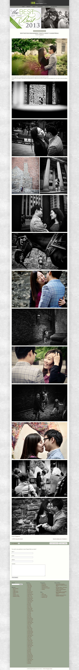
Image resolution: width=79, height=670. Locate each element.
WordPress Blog (16, 595)
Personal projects (45, 586)
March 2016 (29, 607)
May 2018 (29, 589)
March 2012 (29, 653)
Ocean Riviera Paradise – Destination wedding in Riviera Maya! (61, 585)
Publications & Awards (46, 587)
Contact (47, 6)
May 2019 (29, 584)
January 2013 (29, 641)
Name (13, 551)
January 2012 (29, 654)
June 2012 (29, 649)
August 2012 (29, 646)
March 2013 (29, 639)
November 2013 (30, 632)
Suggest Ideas (15, 591)
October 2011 (29, 658)
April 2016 (29, 605)
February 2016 (29, 608)
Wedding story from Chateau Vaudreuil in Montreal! (61, 595)
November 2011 (30, 656)
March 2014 (29, 627)
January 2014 (29, 630)
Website (28, 6)
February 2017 (29, 596)
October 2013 (29, 633)
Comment (13, 563)
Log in (43, 593)
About (34, 6)
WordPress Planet (16, 596)
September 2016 (30, 600)
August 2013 (29, 636)
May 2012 (29, 650)
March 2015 (29, 617)
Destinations (44, 584)
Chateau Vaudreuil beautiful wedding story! (61, 590)
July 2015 (29, 612)
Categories (40, 6)
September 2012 (30, 645)
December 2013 (30, 631)
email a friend (64, 543)
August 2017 (29, 595)
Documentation (15, 588)
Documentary (54, 6)
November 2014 (30, 619)
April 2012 (29, 651)
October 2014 (29, 621)
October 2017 (29, 593)
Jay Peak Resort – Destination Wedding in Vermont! (61, 588)
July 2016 (29, 603)
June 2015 (29, 613)
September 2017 (30, 594)
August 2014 (29, 623)
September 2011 (30, 659)
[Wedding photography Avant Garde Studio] (39, 5)
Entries (44, 594)
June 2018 (29, 587)
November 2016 (30, 598)
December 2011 (30, 655)
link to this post (54, 543)
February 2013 (29, 640)
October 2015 (29, 609)
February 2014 (29, 628)
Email (13, 555)
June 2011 (29, 663)
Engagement (41, 34)
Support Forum (15, 592)
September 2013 (30, 635)
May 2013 (29, 637)
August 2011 (29, 660)
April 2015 (29, 616)
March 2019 (29, 585)
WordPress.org (44, 597)
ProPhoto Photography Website (47, 668)
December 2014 (30, 618)
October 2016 (29, 599)
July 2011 (29, 662)
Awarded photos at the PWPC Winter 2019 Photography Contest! (61, 592)
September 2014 (30, 622)
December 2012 (30, 642)
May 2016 (29, 604)
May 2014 (29, 626)
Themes (14, 593)
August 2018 (29, 586)
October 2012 (29, 644)
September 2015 (30, 610)
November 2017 (30, 591)
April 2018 (29, 590)
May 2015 (29, 614)
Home (23, 6)
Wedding (43, 589)
